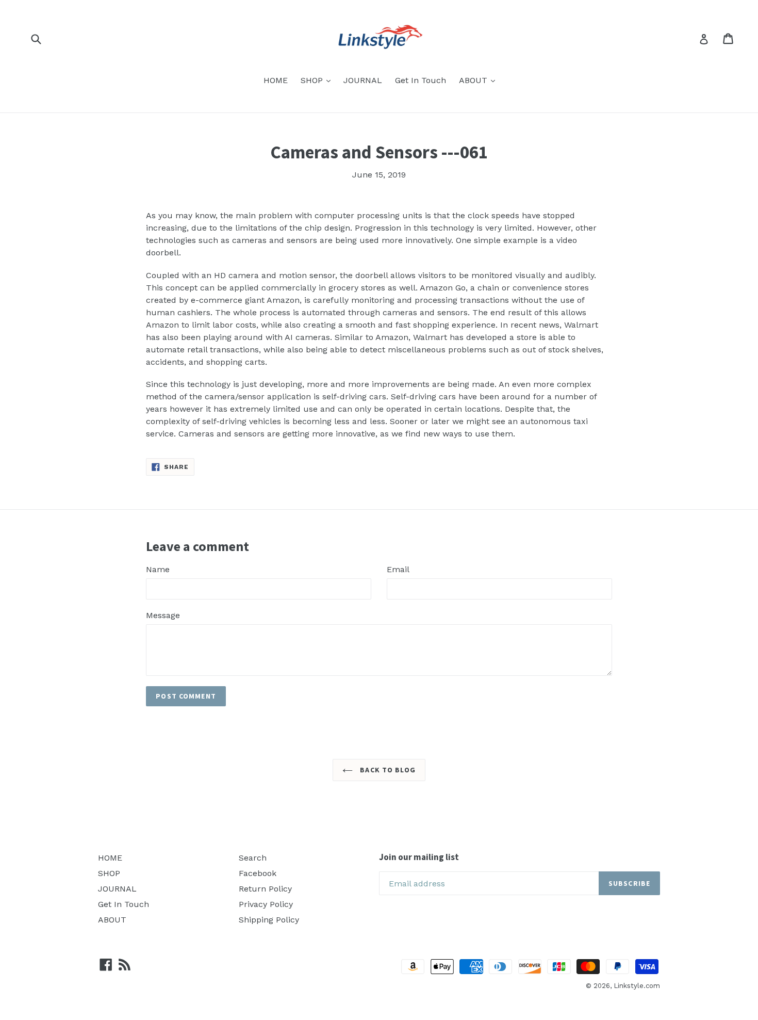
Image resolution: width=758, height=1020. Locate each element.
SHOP (313, 80)
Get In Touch (420, 80)
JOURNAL (362, 80)
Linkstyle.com (637, 986)
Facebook (257, 873)
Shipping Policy (269, 920)
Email (398, 569)
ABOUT (474, 80)
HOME (275, 80)
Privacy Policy (266, 904)
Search (253, 858)
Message (163, 615)
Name (158, 569)
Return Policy (265, 889)
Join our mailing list (419, 857)
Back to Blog (387, 769)
